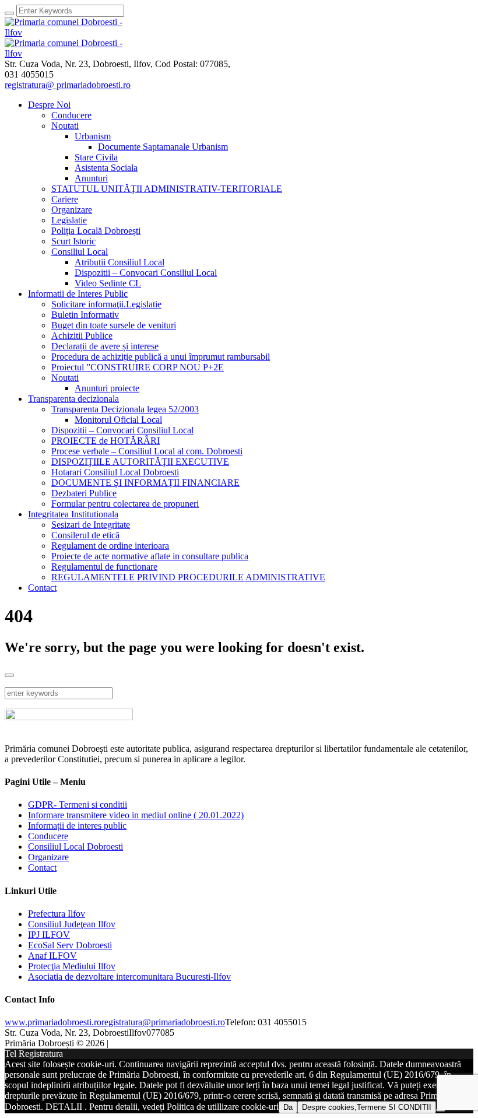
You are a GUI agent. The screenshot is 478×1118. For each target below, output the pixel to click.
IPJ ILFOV (49, 935)
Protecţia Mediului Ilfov (71, 966)
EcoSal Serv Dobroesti (70, 945)
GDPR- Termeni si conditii (77, 804)
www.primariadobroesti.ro (53, 1022)
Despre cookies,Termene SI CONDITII (366, 1107)
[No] (440, 1110)
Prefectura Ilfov (56, 914)
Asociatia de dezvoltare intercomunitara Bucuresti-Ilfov (129, 977)
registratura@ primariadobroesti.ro (68, 85)
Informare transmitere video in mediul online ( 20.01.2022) (136, 815)
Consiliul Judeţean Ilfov (71, 924)
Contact (42, 867)
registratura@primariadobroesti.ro (163, 1022)
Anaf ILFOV (52, 956)
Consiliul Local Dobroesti (75, 846)
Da (288, 1107)
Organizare (48, 857)
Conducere (48, 836)
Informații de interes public (77, 825)
